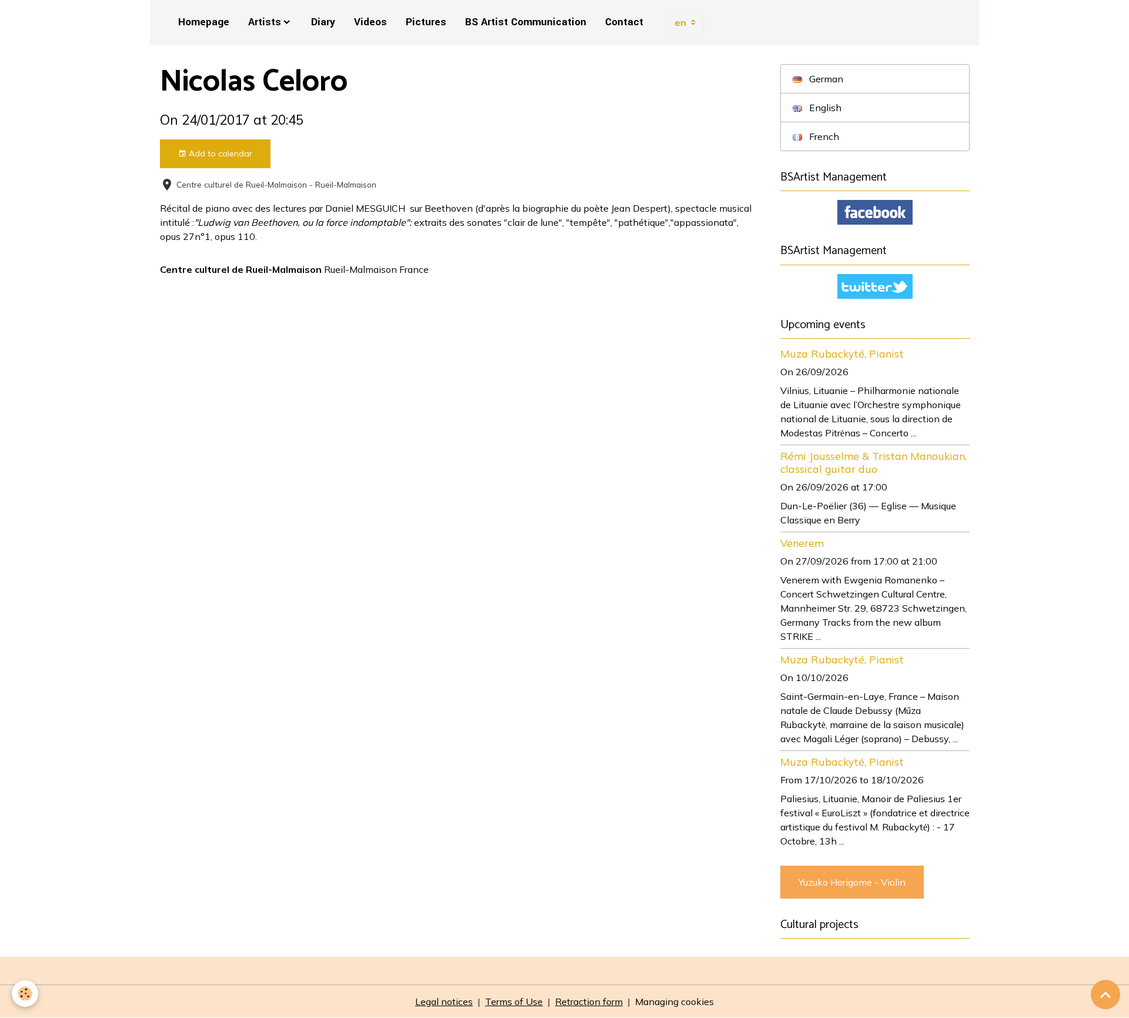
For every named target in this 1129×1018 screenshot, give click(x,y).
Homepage (203, 22)
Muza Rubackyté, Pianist (842, 353)
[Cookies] (25, 993)
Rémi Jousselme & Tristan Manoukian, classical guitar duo (873, 462)
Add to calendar (219, 153)
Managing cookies (674, 1001)
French (823, 136)
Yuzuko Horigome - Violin (852, 882)
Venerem (802, 542)
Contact (624, 22)
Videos (370, 22)
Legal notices (444, 1001)
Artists (264, 22)
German (825, 79)
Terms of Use (514, 1001)
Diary (323, 22)
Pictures (426, 22)
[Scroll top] (1105, 994)
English (824, 108)
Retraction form (589, 1001)
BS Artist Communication (525, 22)
